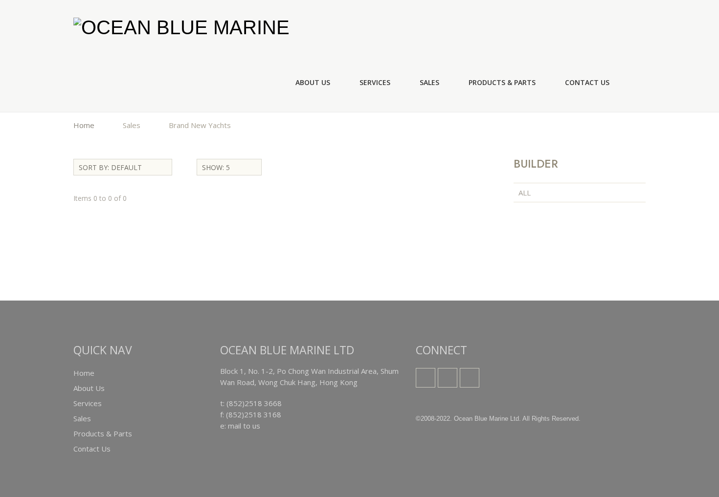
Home (83, 125)
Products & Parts (502, 82)
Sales (429, 82)
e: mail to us (240, 426)
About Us (312, 82)
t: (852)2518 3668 (251, 403)
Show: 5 (216, 167)
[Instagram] (447, 378)
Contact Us (587, 82)
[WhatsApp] (469, 378)
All (524, 192)
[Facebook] (425, 378)
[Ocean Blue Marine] (181, 26)
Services (375, 82)
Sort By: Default (110, 167)
